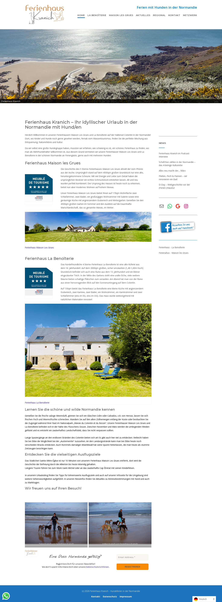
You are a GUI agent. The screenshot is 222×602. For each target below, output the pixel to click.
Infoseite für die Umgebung (130, 475)
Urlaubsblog (42, 475)
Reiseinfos (80, 478)
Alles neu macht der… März (172, 170)
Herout (129, 415)
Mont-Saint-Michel (65, 468)
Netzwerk (190, 15)
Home (81, 15)
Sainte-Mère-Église (49, 460)
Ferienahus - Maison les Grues (173, 252)
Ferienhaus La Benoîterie (49, 258)
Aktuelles (143, 15)
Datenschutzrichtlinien (97, 567)
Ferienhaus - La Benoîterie (172, 247)
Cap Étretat (105, 468)
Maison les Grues (121, 15)
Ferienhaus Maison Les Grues (39, 247)
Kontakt (174, 15)
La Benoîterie (97, 15)
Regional (159, 15)
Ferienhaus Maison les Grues (52, 163)
